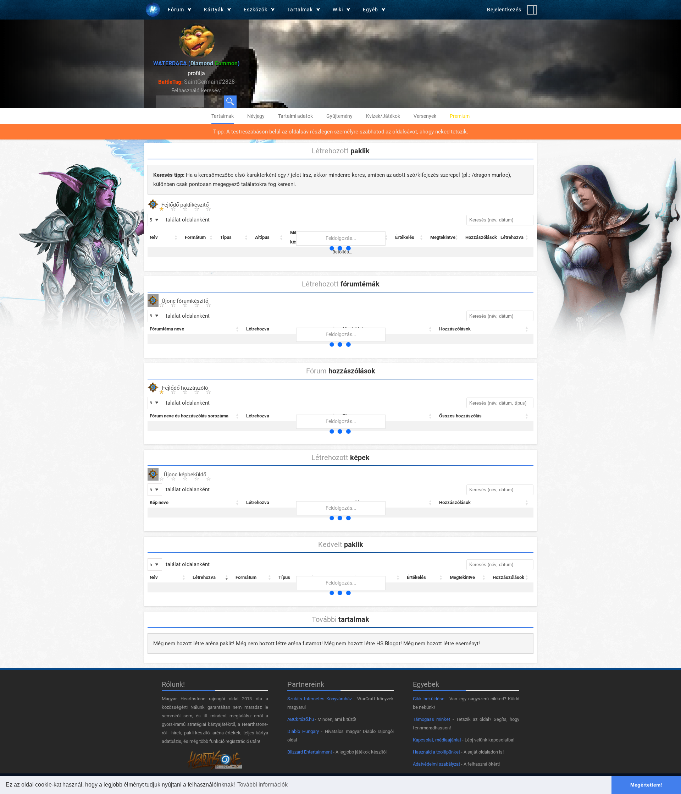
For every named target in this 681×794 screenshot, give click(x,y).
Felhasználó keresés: (196, 90)
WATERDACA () (196, 63)
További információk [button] (262, 785)
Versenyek (425, 116)
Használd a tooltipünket (436, 752)
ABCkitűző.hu (300, 719)
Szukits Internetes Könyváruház (319, 698)
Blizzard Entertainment (309, 752)
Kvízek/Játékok (383, 116)
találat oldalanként (187, 220)
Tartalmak (222, 116)
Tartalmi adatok (295, 116)
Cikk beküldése (428, 698)
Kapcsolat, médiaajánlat (437, 740)
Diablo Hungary (303, 731)
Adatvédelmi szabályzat (436, 764)
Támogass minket (431, 719)
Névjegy (256, 116)
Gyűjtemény (339, 116)
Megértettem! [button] (646, 785)
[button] (176, 237)
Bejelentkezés (504, 9)
